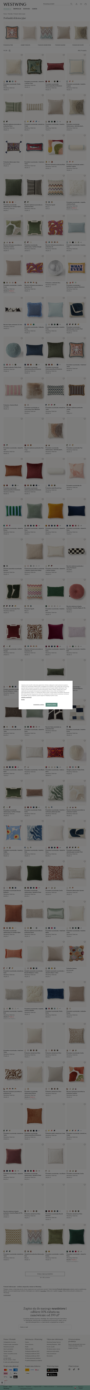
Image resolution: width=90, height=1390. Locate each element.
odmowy (30, 695)
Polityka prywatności (26, 697)
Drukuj (23, 699)
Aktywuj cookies (51, 704)
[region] (46, 695)
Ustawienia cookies (38, 704)
